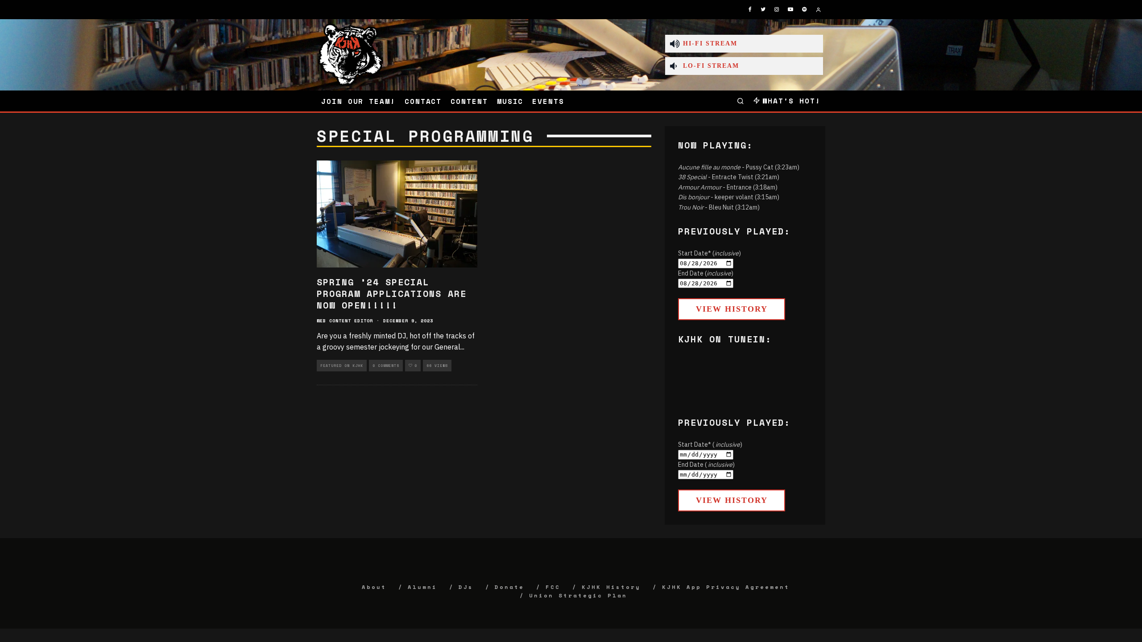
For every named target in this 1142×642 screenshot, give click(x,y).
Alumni (422, 587)
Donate (509, 587)
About (374, 587)
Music (510, 101)
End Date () (705, 273)
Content (469, 101)
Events (548, 101)
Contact (423, 101)
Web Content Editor (345, 320)
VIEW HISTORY (732, 309)
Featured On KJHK (341, 365)
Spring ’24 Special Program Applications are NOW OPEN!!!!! (392, 294)
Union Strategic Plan (578, 595)
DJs (466, 587)
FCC (553, 587)
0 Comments (385, 365)
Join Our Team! (358, 101)
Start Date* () (709, 253)
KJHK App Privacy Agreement (726, 587)
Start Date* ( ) (710, 444)
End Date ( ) (706, 465)
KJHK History (611, 587)
